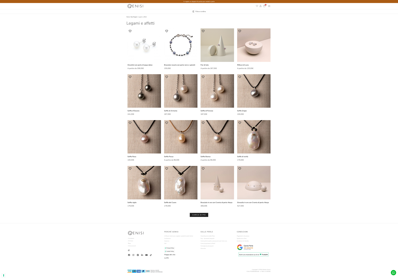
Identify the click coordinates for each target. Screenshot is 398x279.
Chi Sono (130, 241)
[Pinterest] (138, 255)
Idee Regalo (134, 17)
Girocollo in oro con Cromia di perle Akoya (253, 202)
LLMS (166, 258)
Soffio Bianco (206, 156)
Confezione (167, 238)
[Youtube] (146, 255)
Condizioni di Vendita (243, 241)
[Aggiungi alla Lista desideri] (130, 31)
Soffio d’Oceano (133, 111)
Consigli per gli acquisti (207, 246)
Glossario (203, 248)
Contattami (131, 238)
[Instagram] (133, 255)
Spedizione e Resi (242, 238)
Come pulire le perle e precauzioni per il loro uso (214, 241)
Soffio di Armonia (170, 111)
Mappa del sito (169, 255)
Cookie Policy (170, 251)
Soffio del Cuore (170, 202)
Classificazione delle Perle (208, 236)
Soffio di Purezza (207, 111)
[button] (199, 215)
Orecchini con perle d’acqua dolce (139, 65)
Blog (129, 243)
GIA (165, 243)
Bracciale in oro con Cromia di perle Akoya (216, 202)
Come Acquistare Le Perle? (208, 243)
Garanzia (166, 241)
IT (129, 250)
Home (128, 17)
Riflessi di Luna (243, 65)
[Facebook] (129, 255)
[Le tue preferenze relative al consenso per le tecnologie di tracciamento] (4, 275)
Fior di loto (205, 65)
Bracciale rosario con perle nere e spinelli (179, 65)
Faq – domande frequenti (207, 238)
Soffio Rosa (131, 156)
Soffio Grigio (242, 111)
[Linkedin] (142, 255)
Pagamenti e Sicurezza (243, 236)
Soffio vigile (132, 202)
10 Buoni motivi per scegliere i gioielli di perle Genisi (178, 236)
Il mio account (132, 246)
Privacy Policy (170, 248)
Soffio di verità (242, 156)
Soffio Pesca (168, 156)
